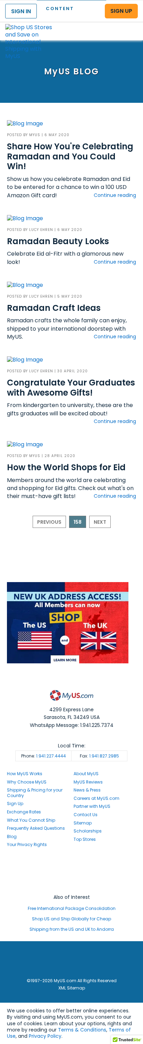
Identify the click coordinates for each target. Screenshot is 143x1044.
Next (100, 522)
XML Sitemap (71, 988)
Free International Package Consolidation (72, 908)
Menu (131, 25)
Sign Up (15, 803)
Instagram (71, 871)
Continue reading (115, 195)
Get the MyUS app (71, 884)
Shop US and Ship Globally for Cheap (71, 919)
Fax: (99, 756)
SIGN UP (121, 11)
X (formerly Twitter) (71, 878)
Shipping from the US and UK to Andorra (72, 929)
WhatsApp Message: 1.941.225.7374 (71, 725)
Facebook (71, 865)
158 (78, 522)
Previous (49, 522)
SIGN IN (21, 11)
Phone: (43, 756)
